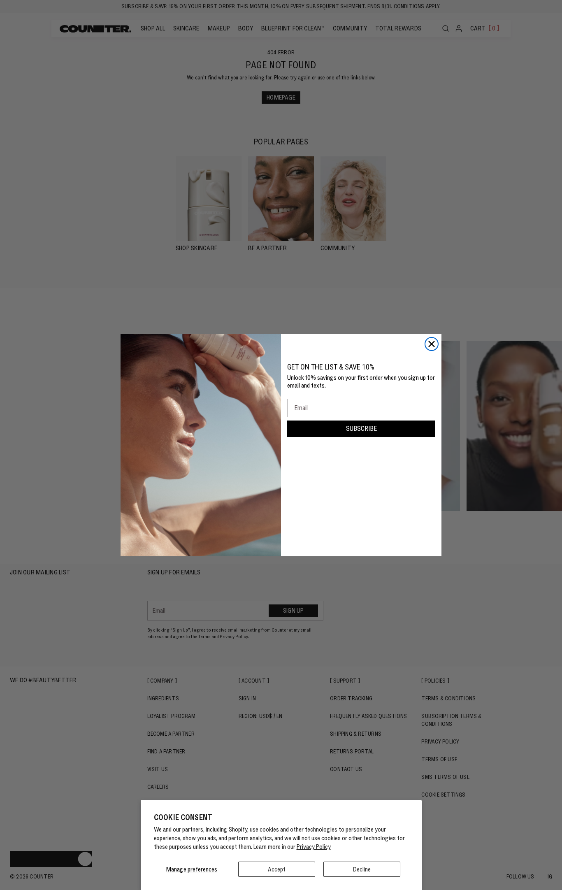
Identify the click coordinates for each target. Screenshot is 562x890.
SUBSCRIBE (361, 428)
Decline (362, 869)
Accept (277, 869)
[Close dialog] (431, 344)
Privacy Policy (314, 846)
